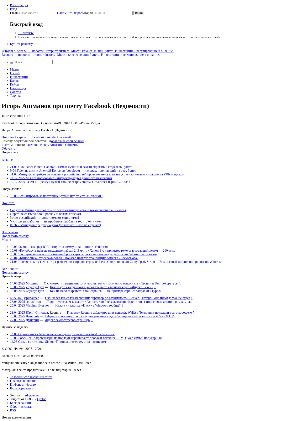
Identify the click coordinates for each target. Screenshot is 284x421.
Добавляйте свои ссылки (66, 141)
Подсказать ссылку (15, 236)
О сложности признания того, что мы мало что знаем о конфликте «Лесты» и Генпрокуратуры (111, 283)
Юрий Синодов (37, 312)
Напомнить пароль (70, 13)
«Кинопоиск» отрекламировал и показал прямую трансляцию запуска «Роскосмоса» (78, 258)
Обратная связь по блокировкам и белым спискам (45, 214)
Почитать (8, 203)
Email (14, 13)
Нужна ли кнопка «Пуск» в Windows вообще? (88, 305)
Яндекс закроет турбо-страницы (67, 320)
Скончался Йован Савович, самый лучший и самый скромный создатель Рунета (71, 167)
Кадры (14, 80)
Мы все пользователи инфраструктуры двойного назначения (61, 178)
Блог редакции (20, 403)
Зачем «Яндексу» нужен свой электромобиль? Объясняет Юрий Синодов (70, 182)
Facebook (32, 145)
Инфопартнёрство (23, 384)
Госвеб (15, 73)
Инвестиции (19, 77)
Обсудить (8, 148)
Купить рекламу (21, 44)
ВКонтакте (26, 33)
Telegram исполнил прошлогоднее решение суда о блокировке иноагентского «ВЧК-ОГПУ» (110, 316)
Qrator (41, 399)
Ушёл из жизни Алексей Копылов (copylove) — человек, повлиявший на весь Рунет (73, 170)
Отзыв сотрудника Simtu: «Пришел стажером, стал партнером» (58, 341)
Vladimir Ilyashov (37, 305)
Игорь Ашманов (51, 145)
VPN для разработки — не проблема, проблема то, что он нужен (56, 221)
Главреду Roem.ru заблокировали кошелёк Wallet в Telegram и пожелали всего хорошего (129, 312)
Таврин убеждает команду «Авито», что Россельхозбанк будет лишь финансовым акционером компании (121, 301)
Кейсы (14, 84)
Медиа (14, 69)
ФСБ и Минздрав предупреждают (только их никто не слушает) (55, 225)
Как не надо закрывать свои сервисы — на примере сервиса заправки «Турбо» (106, 291)
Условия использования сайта (31, 377)
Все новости (10, 269)
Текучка (15, 95)
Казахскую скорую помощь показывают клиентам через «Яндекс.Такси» (101, 287)
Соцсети (71, 145)
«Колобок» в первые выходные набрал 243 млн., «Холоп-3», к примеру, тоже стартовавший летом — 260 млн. (96, 250)
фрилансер (31, 298)
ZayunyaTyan (35, 287)
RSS (13, 410)
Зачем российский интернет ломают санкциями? (44, 217)
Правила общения (23, 381)
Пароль (75, 13)
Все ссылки (10, 232)
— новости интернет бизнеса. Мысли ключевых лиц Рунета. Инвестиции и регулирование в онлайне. (81, 54)
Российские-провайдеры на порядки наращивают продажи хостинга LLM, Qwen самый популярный (86, 338)
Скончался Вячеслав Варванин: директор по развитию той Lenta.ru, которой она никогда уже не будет (117, 298)
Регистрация (19, 5)
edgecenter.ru (33, 395)
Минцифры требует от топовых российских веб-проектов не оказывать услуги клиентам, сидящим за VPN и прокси (97, 174)
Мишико (32, 283)
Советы (15, 92)
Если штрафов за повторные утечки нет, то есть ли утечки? (56, 196)
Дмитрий (32, 316)
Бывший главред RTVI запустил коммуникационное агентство (63, 246)
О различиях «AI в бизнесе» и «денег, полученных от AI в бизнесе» (62, 334)
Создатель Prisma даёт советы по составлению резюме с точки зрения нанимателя (68, 210)
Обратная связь (21, 406)
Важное (7, 159)
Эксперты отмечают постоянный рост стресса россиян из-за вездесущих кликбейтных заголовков (87, 254)
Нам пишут (18, 88)
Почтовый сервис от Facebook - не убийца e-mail (36, 137)
